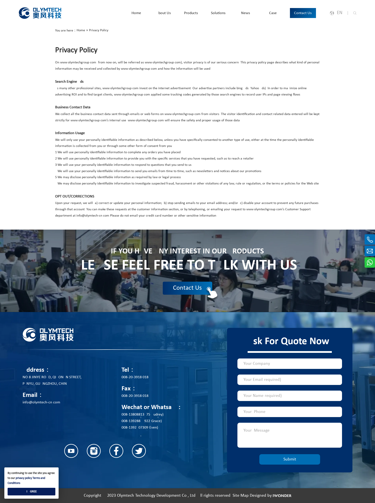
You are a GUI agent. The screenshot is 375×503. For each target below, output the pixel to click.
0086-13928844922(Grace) (142, 421)
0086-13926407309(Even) (140, 428)
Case (273, 13)
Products (191, 13)
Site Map (241, 495)
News (245, 13)
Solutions (218, 13)
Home (136, 13)
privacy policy (24, 478)
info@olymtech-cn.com (41, 402)
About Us (163, 13)
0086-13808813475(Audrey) (142, 415)
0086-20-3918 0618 (135, 377)
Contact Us (303, 13)
